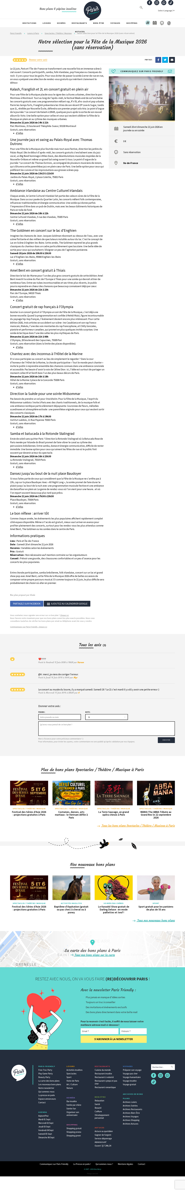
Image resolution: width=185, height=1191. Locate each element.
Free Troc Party (45, 1070)
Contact (42, 1102)
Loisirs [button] (47, 23)
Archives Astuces (130, 1123)
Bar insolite (71, 1101)
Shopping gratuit (74, 1128)
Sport (156, 903)
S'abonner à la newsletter (113, 1039)
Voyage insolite (130, 1080)
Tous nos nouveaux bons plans (155, 920)
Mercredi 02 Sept (45, 1123)
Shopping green (73, 1135)
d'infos (19, 133)
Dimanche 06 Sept (46, 1137)
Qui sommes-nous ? (104, 1164)
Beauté (98, 1107)
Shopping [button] (131, 23)
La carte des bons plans (49, 1080)
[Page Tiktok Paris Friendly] (170, 3)
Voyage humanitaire (132, 1077)
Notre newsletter (46, 1088)
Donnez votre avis (38, 59)
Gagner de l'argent (103, 1134)
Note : (87, 712)
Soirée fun (71, 1108)
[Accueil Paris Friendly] (92, 9)
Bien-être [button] (98, 23)
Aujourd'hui (43, 1115)
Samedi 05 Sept (45, 1133)
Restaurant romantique (105, 1087)
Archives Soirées (130, 1105)
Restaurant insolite (103, 1073)
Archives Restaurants (132, 1109)
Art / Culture (72, 1084)
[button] (147, 23)
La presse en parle (46, 1095)
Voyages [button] (115, 23)
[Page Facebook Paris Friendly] (149, 3)
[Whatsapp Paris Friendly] (163, 3)
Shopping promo (73, 1132)
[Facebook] (158, 60)
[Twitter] (165, 60)
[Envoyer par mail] (172, 60)
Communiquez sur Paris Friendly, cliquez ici (28, 626)
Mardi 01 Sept (44, 1119)
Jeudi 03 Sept (44, 1126)
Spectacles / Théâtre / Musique (29, 809)
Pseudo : (41, 712)
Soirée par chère (73, 1105)
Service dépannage (103, 1138)
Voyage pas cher (130, 1073)
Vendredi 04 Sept (46, 1130)
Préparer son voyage (132, 1070)
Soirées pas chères (114, 903)
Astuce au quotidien (104, 1131)
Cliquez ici (64, 615)
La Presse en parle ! (82, 1164)
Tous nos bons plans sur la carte (94, 955)
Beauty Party (44, 1077)
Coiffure (98, 1111)
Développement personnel (102, 1116)
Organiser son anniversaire (72, 1113)
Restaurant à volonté (104, 1077)
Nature (69, 1088)
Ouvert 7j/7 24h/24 (103, 1145)
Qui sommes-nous (46, 1091)
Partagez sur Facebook (26, 603)
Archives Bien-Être (131, 1112)
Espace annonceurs (47, 1098)
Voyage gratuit (129, 1084)
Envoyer (166, 740)
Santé (97, 1104)
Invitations (29, 23)
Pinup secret (92, 1173)
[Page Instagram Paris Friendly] (156, 3)
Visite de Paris (72, 1080)
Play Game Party (45, 1073)
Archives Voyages (131, 1116)
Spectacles (71, 1073)
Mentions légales (125, 1164)
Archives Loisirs (130, 1102)
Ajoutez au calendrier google (69, 603)
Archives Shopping (131, 1120)
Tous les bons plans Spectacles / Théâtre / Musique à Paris (138, 825)
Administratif (100, 1142)
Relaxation (99, 1100)
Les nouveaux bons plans (49, 1084)
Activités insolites (71, 903)
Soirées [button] (61, 23)
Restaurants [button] (79, 23)
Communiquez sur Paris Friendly (54, 1164)
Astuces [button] (80, 32)
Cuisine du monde (103, 1070)
